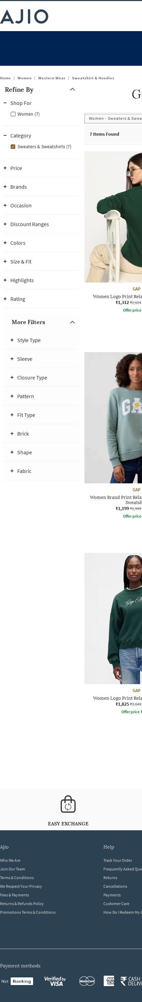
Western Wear (51, 77)
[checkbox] (41, 113)
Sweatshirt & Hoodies (93, 77)
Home (5, 77)
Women (25, 77)
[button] (41, 89)
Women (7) (29, 114)
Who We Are (10, 860)
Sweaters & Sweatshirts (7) (44, 146)
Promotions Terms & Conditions (27, 912)
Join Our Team (12, 868)
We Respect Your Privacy (21, 886)
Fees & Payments (14, 894)
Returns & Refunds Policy (22, 903)
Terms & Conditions (17, 877)
